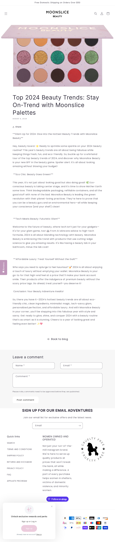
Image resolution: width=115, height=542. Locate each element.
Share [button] (18, 126)
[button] (6, 14)
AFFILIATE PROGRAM (17, 481)
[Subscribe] (79, 425)
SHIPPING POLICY (15, 455)
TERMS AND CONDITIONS (19, 449)
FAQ (9, 474)
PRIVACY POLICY (15, 468)
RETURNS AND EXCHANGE (19, 462)
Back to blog (59, 339)
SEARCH (11, 443)
